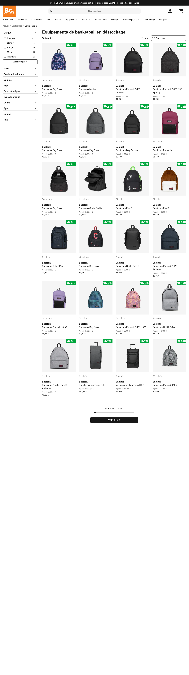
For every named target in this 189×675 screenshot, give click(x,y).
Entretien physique (131, 19)
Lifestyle (114, 19)
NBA (48, 19)
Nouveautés (8, 19)
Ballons (58, 19)
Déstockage (149, 19)
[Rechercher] (52, 11)
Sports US (85, 19)
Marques (163, 19)
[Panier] (181, 11)
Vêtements (22, 19)
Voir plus (114, 420)
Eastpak (46, 85)
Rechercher (94, 11)
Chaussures (37, 19)
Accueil (6, 25)
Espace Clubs (101, 19)
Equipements (71, 19)
